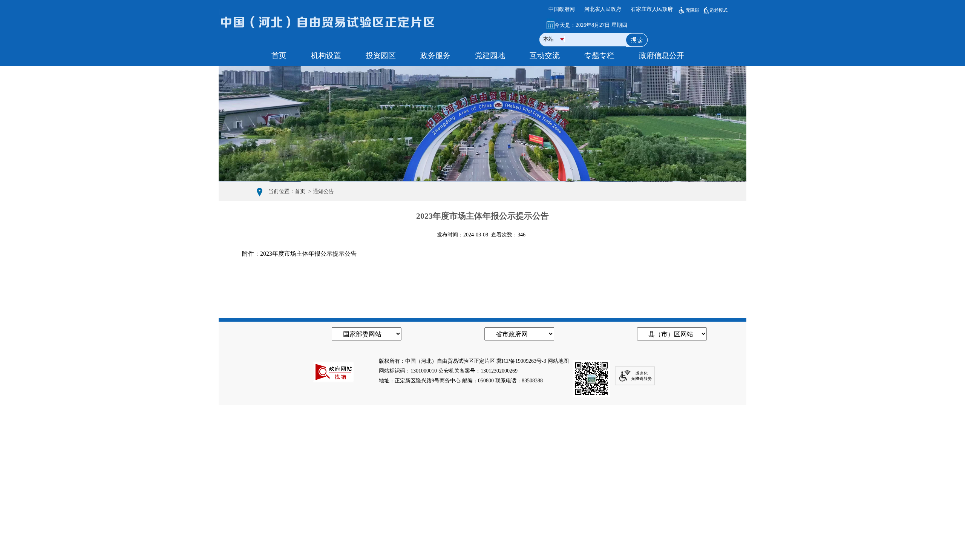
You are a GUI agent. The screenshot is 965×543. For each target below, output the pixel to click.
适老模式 (718, 10)
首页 (300, 191)
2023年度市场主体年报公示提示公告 (308, 253)
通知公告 (323, 191)
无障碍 (692, 10)
